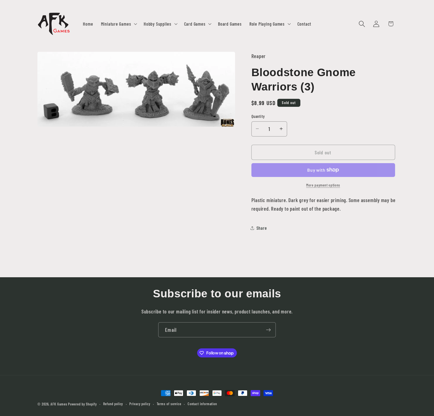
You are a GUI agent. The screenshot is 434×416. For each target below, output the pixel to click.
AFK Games (58, 404)
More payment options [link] (323, 184)
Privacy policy (139, 404)
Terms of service (169, 404)
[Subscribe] (268, 330)
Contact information (202, 404)
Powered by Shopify (82, 404)
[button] (118, 24)
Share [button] (261, 227)
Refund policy (113, 404)
